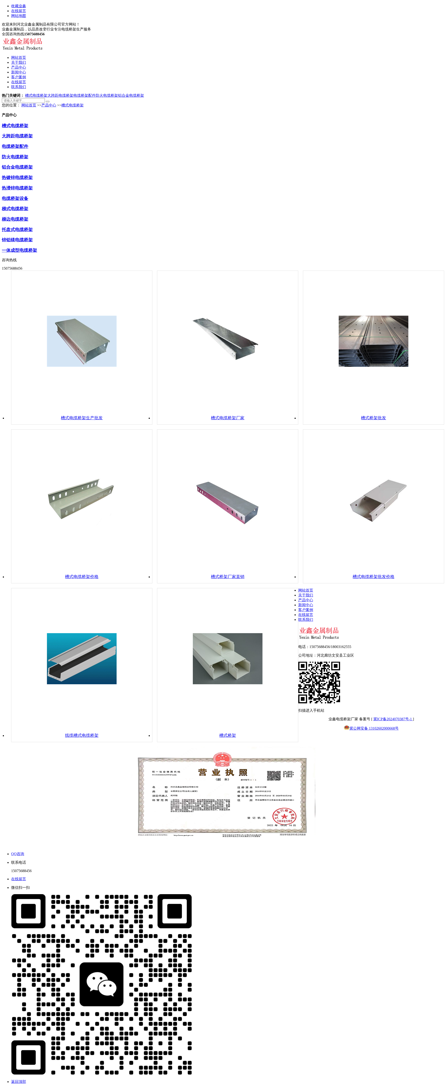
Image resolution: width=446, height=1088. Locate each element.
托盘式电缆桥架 (17, 229)
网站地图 (18, 16)
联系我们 (18, 87)
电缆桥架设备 (15, 198)
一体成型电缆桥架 (19, 250)
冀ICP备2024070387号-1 (393, 719)
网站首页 (18, 58)
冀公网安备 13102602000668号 (374, 728)
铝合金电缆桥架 (131, 95)
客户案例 (18, 77)
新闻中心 (18, 72)
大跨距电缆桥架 (60, 95)
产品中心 (18, 67)
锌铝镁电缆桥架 (17, 239)
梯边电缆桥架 (15, 219)
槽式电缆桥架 (36, 95)
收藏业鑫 (18, 6)
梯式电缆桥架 (15, 208)
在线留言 (18, 11)
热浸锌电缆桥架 (17, 187)
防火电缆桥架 (107, 95)
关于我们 (18, 62)
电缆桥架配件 (84, 95)
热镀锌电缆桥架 (17, 177)
